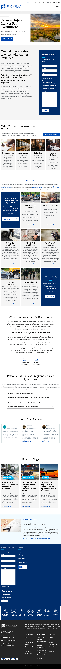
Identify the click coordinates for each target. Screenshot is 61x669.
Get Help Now (6, 39)
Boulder (51, 642)
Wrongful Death (41, 654)
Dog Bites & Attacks (42, 650)
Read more (26, 441)
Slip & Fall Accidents (42, 648)
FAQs (26, 649)
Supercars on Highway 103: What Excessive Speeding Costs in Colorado (48, 487)
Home (3, 12)
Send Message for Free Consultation (37, 2)
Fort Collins (52, 647)
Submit (46, 110)
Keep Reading (5, 506)
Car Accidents (45, 477)
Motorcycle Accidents (28, 477)
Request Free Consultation (7, 218)
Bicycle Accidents (7, 477)
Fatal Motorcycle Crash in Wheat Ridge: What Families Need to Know (29, 487)
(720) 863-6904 (56, 2)
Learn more (29, 224)
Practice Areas (29, 642)
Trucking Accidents (42, 652)
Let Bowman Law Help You (50, 134)
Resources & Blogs (30, 647)
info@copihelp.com (22, 562)
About (26, 640)
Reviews (27, 644)
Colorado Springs (53, 644)
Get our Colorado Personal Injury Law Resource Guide (36, 538)
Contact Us (28, 651)
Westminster (52, 649)
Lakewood (51, 651)
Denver (51, 637)
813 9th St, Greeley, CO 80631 (8, 640)
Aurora (51, 640)
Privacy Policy (28, 653)
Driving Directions (21, 567)
